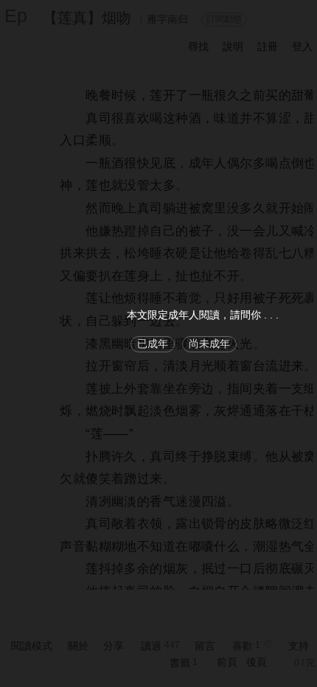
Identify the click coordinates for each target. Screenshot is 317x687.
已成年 (152, 343)
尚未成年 (209, 343)
